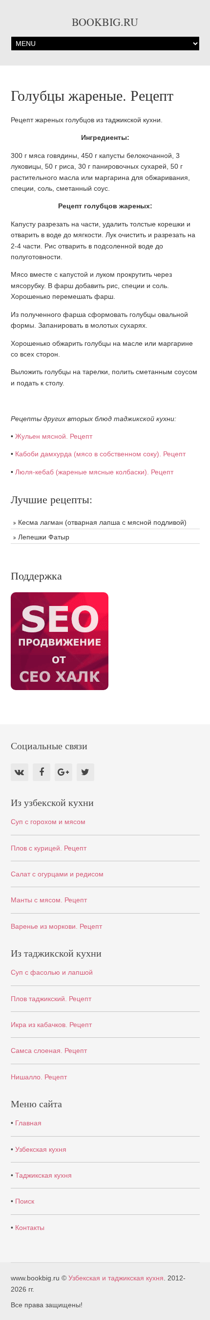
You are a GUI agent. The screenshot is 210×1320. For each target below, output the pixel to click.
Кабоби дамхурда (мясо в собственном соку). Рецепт (100, 454)
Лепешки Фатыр (43, 537)
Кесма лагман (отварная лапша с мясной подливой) (102, 522)
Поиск (24, 1201)
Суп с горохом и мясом (48, 822)
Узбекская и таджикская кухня (116, 1278)
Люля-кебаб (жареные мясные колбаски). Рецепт (94, 472)
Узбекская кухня (40, 1149)
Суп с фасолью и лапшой (52, 972)
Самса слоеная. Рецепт (49, 1050)
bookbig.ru (105, 22)
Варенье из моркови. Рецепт (56, 926)
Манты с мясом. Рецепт (49, 900)
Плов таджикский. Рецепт (51, 999)
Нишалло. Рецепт (39, 1077)
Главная (28, 1123)
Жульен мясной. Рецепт (53, 436)
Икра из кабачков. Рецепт (51, 1025)
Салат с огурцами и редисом (57, 874)
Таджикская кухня (43, 1175)
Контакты (29, 1227)
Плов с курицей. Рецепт (48, 848)
